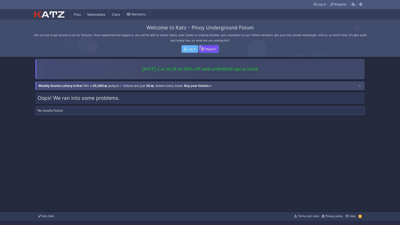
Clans (116, 14)
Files (77, 14)
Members (139, 14)
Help (353, 216)
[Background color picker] (353, 4)
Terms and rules (308, 216)
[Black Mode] (361, 4)
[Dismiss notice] (359, 86)
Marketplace (96, 14)
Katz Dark (47, 216)
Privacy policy (334, 216)
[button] (148, 14)
